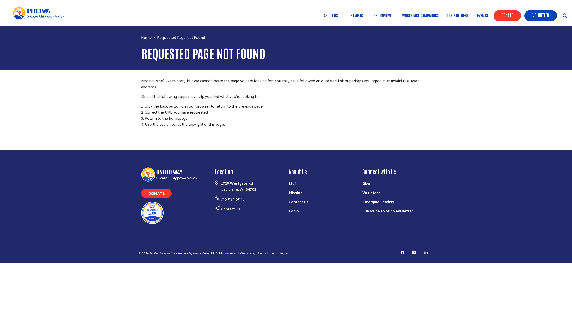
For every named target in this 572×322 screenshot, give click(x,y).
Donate (507, 15)
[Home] (40, 13)
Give (366, 183)
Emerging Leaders (378, 201)
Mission (296, 192)
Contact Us (230, 208)
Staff (293, 183)
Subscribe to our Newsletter (387, 210)
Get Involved (383, 15)
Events (482, 15)
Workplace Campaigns (420, 15)
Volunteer (540, 15)
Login (294, 210)
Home (146, 37)
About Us (331, 15)
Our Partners (458, 15)
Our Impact (356, 15)
